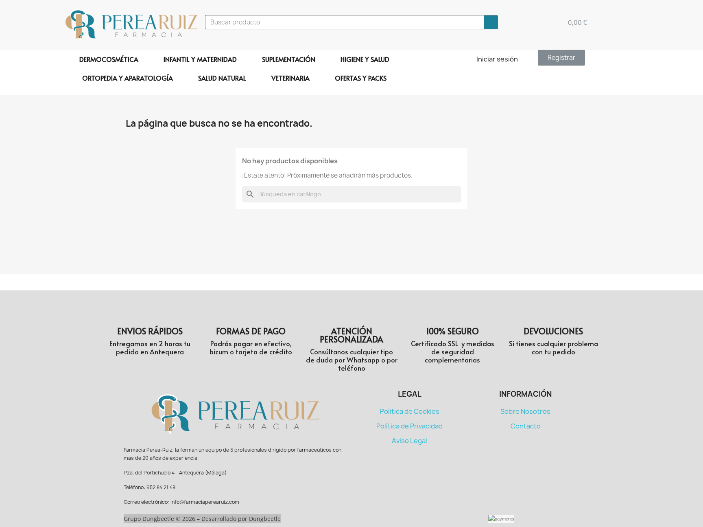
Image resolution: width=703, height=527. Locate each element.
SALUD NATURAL (222, 77)
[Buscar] (491, 22)
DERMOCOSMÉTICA (108, 59)
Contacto (526, 426)
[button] (561, 58)
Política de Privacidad (409, 426)
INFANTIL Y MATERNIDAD (200, 59)
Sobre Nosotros (525, 411)
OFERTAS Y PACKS (360, 77)
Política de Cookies (409, 411)
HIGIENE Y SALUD (365, 59)
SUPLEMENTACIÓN (288, 59)
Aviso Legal (409, 440)
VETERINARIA (290, 77)
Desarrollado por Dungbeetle (241, 519)
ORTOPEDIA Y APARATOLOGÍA (127, 77)
